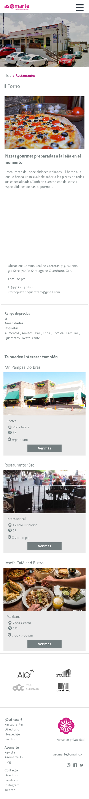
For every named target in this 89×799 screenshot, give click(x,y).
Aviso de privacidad (70, 740)
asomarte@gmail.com (68, 754)
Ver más (44, 448)
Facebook (11, 780)
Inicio (7, 75)
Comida (58, 333)
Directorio (12, 729)
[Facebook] (75, 766)
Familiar (72, 333)
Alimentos (12, 333)
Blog (8, 762)
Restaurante (31, 338)
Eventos (10, 739)
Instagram (12, 785)
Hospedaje (12, 734)
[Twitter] (81, 766)
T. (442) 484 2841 (20, 287)
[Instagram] (69, 766)
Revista (10, 752)
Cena (46, 333)
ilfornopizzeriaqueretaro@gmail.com (34, 292)
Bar (37, 333)
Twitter (10, 790)
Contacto (11, 770)
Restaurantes (25, 75)
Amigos (27, 333)
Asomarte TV (14, 757)
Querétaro (12, 338)
